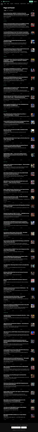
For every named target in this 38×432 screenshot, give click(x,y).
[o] (32, 14)
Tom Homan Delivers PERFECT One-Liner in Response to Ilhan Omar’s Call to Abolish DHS (16, 250)
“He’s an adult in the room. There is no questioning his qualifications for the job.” (16, 208)
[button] (1, 4)
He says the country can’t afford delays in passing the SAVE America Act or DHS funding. (16, 184)
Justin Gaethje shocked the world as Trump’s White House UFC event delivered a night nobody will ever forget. (15, 72)
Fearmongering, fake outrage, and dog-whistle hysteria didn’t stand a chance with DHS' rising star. (15, 361)
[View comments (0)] (12, 118)
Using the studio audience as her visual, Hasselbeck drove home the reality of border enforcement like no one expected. (16, 216)
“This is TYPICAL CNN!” (7, 140)
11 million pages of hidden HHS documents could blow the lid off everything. (15, 133)
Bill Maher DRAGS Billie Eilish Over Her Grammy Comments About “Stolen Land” (16, 273)
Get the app (24, 427)
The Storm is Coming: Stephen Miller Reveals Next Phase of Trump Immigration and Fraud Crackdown (16, 146)
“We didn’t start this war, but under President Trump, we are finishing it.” (16, 225)
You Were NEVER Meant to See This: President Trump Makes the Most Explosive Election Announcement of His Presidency (16, 33)
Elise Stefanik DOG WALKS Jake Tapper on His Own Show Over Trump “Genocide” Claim (17, 139)
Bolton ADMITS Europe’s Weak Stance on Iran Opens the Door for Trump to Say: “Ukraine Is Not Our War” (16, 190)
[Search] (33, 10)
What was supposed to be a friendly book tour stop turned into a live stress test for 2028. (16, 235)
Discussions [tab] (11, 10)
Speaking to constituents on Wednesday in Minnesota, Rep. (14, 251)
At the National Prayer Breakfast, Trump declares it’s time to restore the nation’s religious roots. (16, 291)
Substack (14, 429)
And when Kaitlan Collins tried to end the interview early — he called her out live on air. (17, 200)
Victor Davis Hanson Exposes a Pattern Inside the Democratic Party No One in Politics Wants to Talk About (16, 49)
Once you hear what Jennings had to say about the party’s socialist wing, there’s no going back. (16, 16)
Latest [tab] (5, 10)
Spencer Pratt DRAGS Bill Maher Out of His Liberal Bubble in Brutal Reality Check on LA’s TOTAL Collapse (16, 78)
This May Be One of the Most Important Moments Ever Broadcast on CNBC (15, 41)
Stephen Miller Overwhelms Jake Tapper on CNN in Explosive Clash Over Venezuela (16, 392)
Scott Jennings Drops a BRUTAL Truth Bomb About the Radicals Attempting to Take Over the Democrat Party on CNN (16, 14)
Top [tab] (7, 10)
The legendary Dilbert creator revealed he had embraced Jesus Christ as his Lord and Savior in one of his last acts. (16, 378)
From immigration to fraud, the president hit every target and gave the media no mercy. (16, 353)
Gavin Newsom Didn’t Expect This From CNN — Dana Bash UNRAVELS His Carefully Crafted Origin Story (15, 233)
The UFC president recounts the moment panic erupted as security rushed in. (17, 116)
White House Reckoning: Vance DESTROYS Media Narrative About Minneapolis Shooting (16, 384)
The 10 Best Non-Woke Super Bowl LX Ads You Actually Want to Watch (16, 265)
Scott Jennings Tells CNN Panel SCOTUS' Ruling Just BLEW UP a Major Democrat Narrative (16, 241)
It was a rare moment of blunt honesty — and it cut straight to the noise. (16, 191)
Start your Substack (16, 427)
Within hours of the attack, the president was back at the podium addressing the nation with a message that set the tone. (17, 124)
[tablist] (9, 10)
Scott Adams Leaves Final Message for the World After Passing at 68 (15, 375)
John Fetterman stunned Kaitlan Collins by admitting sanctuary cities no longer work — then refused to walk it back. (16, 326)
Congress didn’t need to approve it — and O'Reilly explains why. (14, 417)
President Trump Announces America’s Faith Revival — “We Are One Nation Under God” (16, 288)
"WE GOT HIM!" (6, 157)
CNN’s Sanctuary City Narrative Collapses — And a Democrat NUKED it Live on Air (16, 324)
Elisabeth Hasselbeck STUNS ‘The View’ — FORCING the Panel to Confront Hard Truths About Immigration (16, 214)
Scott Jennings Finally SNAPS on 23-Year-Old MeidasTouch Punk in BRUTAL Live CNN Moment (16, 105)
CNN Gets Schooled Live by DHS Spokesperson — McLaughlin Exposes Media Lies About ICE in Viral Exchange (16, 359)
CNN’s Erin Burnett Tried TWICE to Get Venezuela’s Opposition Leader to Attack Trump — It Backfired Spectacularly (16, 97)
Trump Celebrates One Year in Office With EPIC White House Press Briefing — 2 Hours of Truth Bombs (16, 350)
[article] (19, 16)
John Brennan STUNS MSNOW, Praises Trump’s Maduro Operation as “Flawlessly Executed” (15, 408)
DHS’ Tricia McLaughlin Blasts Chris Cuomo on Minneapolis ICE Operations (16, 367)
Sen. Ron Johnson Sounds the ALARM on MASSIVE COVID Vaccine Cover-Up (16, 130)
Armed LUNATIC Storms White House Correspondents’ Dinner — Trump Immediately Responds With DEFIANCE (16, 122)
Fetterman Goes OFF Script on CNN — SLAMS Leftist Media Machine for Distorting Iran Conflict (16, 197)
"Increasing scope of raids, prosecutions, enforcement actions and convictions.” (15, 148)
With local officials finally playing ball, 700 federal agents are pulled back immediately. (16, 299)
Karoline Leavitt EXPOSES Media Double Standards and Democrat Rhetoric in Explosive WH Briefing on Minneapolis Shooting (16, 341)
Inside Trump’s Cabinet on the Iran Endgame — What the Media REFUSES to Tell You (17, 165)
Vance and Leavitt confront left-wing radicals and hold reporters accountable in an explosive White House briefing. (17, 386)
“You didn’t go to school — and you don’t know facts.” (13, 274)
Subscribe (31, 1)
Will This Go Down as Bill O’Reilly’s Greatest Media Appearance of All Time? (16, 332)
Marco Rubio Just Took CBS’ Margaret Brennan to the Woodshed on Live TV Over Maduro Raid (14, 400)
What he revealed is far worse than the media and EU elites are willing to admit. (16, 282)
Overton (8, 28)
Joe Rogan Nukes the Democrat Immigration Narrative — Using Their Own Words (16, 316)
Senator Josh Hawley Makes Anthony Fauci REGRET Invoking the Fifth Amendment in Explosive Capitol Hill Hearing (16, 24)
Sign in (35, 1)
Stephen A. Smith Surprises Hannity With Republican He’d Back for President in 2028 (17, 206)
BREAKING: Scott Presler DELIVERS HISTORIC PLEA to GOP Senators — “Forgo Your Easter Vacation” (16, 182)
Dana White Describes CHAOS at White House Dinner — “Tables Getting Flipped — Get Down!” (15, 114)
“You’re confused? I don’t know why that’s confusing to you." (14, 402)
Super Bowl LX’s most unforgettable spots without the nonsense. (15, 267)
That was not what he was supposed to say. (11, 409)
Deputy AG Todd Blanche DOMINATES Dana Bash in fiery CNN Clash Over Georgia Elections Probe (16, 305)
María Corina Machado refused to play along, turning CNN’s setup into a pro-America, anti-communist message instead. (16, 99)
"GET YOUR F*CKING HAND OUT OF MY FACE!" (12, 106)
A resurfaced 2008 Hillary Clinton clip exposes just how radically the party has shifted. (16, 318)
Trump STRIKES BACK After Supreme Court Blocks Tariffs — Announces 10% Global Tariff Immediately (16, 257)
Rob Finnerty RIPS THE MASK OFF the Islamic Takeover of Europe (15, 280)
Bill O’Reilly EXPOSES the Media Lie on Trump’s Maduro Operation (15, 415)
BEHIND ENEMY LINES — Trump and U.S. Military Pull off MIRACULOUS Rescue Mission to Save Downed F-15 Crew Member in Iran (15, 155)
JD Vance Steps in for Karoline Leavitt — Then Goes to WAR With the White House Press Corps (16, 88)
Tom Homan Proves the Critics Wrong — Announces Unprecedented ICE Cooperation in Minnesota (14, 297)
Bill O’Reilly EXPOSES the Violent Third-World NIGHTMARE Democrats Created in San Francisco (16, 173)
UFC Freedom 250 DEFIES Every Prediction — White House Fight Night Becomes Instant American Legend (16, 69)
